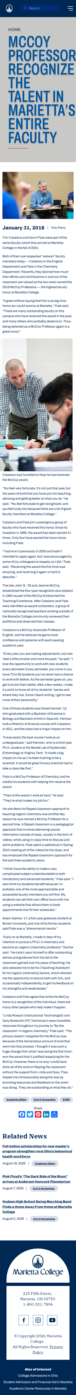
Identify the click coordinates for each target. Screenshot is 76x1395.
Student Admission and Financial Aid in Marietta (38, 1382)
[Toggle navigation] (70, 8)
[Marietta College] (9, 8)
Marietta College (38, 1266)
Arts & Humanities (44, 1188)
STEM (66, 1099)
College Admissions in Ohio (38, 1375)
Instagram (38, 1320)
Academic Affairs (45, 1163)
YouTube (52, 1320)
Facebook (24, 1320)
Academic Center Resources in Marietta (38, 1388)
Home (14, 29)
